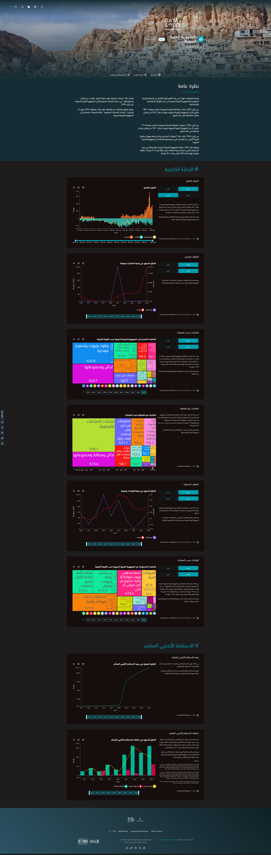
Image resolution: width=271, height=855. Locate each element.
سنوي (188, 195)
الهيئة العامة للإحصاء (183, 466)
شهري (168, 195)
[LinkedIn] (144, 848)
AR (11, 7)
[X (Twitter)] (140, 848)
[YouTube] (127, 848)
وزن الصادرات (163, 314)
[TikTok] (131, 848)
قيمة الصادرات (172, 238)
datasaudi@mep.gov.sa (167, 839)
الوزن (168, 189)
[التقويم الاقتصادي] (28, 7)
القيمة (188, 189)
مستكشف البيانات (156, 831)
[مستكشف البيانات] (34, 7)
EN (15, 7)
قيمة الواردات (173, 542)
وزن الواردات (164, 542)
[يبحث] (21, 7)
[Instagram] (135, 848)
